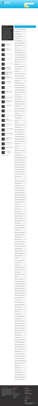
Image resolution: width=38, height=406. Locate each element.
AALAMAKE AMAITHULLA (18, 31)
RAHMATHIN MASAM (17, 337)
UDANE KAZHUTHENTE (18, 367)
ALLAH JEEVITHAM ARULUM (18, 50)
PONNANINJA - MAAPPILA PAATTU (19, 323)
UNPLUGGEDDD (15, 395)
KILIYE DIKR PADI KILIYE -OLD (19, 185)
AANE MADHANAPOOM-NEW (18, 36)
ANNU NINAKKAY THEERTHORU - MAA (20, 59)
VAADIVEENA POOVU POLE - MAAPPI (19, 377)
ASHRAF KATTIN (17, 71)
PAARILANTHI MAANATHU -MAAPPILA (20, 290)
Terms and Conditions (28, 390)
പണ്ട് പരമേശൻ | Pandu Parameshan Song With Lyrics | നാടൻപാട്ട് (8, 152)
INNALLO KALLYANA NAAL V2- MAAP (19, 141)
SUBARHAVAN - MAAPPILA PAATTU (19, 349)
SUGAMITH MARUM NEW (18, 351)
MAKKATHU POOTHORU (18, 211)
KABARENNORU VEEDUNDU (18, 155)
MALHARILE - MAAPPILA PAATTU (19, 218)
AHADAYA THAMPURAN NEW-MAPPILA (20, 43)
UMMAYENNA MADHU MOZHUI (19, 372)
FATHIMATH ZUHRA (17, 106)
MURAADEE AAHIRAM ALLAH (18, 255)
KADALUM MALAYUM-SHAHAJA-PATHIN (20, 162)
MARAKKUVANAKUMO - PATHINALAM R (20, 232)
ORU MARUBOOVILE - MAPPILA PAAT (19, 281)
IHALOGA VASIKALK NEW (18, 127)
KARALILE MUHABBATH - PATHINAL (19, 169)
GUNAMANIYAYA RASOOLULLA (19, 115)
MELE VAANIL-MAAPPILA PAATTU (19, 241)
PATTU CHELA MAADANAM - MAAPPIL (20, 316)
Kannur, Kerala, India (26, 401)
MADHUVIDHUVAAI (17, 204)
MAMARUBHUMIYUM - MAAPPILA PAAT (20, 220)
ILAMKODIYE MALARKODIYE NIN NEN (20, 136)
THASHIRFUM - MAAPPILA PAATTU (19, 363)
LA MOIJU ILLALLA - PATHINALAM (19, 192)
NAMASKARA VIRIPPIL (18, 262)
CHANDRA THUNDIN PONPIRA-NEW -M (20, 78)
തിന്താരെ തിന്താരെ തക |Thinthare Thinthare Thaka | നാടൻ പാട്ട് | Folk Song (9, 143)
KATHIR (16, 178)
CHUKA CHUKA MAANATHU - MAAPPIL (20, 92)
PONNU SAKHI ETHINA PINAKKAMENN (20, 325)
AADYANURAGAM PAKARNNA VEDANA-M (20, 29)
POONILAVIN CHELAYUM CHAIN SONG (20, 330)
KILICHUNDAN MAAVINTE (18, 183)
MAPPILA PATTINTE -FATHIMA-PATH (19, 227)
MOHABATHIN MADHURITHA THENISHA (20, 246)
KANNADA (14, 397)
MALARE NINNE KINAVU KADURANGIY (20, 213)
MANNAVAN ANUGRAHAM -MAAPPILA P (20, 225)
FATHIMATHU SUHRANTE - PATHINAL (19, 108)
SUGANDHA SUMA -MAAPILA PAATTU (20, 356)
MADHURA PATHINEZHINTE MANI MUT (20, 199)
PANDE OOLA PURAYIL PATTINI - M (19, 302)
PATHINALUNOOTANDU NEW (18, 309)
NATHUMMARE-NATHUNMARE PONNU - (20, 267)
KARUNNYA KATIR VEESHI (18, 176)
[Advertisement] (19, 16)
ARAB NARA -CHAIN (17, 64)
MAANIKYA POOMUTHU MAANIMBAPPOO (20, 197)
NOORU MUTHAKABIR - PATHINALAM (19, 274)
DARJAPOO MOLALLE (17, 94)
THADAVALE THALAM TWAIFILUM (19, 358)
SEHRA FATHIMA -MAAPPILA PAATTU (19, 344)
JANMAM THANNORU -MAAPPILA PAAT (20, 150)
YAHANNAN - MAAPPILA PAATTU (19, 379)
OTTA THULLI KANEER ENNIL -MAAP (19, 288)
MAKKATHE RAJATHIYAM (18, 206)
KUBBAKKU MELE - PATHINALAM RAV (20, 190)
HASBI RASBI (16, 122)
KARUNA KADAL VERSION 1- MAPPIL (19, 171)
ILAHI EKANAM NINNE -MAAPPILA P (19, 134)
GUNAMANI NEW (17, 113)
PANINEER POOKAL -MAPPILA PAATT (19, 304)
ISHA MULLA (16, 148)
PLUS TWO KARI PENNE (18, 318)
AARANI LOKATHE (17, 38)
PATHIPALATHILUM (17, 311)
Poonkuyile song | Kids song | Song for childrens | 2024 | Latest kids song (9, 64)
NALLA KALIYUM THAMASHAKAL (19, 260)
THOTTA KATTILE (17, 365)
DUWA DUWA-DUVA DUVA (18, 99)
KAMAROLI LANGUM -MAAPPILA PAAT (20, 164)
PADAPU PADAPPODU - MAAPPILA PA (20, 295)
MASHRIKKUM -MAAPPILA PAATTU (19, 234)
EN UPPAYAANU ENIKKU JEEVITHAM (19, 101)
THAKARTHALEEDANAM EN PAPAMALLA (20, 360)
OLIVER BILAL (16, 276)
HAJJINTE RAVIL (17, 120)
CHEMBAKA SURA (17, 80)
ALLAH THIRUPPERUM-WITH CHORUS (20, 52)
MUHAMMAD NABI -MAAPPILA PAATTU (20, 253)
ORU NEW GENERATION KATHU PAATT (20, 283)
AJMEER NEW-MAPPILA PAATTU (19, 45)
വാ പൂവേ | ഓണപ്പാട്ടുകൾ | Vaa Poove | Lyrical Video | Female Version (9, 129)
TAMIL (14, 390)
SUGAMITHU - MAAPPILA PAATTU (19, 353)
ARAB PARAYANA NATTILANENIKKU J (19, 66)
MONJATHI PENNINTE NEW (18, 248)
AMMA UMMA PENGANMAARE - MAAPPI (20, 57)
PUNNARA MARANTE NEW (18, 332)
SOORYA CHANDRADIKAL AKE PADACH (20, 346)
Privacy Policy (27, 388)
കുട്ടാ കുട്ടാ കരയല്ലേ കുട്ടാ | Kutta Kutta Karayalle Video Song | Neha (9, 148)
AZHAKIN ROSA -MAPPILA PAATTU (19, 73)
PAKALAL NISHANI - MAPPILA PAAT (19, 297)
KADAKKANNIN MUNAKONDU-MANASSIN (20, 157)
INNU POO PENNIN (17, 143)
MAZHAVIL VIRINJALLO (18, 239)
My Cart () (27, 6)
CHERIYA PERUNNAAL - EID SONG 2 (19, 85)
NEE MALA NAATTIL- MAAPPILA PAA (19, 269)
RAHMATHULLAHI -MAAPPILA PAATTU (20, 339)
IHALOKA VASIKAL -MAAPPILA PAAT (19, 129)
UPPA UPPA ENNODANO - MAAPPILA (19, 374)
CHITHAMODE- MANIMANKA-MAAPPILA (20, 87)
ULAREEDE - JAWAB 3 (17, 370)
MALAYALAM (15, 388)
